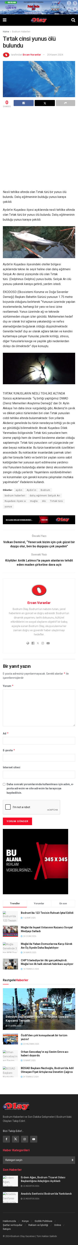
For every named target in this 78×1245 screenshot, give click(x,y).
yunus (8, 506)
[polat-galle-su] (39, 7)
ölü (44, 501)
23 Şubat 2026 (14, 1026)
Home (6, 31)
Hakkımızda (9, 1221)
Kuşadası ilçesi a (15, 501)
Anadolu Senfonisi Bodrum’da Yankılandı (46, 1193)
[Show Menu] (4, 20)
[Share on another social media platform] (65, 103)
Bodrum (45, 490)
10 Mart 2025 (29, 1060)
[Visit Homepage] (39, 20)
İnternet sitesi (11, 767)
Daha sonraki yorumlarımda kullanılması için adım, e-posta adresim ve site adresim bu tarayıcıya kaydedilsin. (40, 788)
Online (57, 1225)
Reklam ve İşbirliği (38, 1225)
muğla (34, 501)
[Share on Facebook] (24, 103)
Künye (25, 1221)
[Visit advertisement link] (39, 519)
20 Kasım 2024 (55, 54)
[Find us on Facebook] (6, 1139)
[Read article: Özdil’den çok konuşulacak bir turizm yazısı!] (10, 1039)
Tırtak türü (56, 501)
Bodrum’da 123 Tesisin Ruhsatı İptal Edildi (47, 912)
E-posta (9, 750)
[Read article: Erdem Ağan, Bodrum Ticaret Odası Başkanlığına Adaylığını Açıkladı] (10, 1181)
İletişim (7, 1229)
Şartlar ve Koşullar (12, 1225)
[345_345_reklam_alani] (35, 861)
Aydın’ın (31, 490)
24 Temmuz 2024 (31, 1077)
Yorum (8, 686)
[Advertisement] (39, 149)
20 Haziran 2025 (31, 1044)
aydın (19, 490)
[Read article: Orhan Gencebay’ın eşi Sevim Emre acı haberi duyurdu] (10, 1055)
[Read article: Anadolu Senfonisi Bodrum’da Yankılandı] (10, 1197)
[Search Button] (73, 20)
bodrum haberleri (15, 495)
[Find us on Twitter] (15, 1139)
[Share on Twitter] (45, 103)
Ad (6, 733)
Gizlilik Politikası (43, 1221)
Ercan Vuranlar (32, 54)
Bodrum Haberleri (21, 31)
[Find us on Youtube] (33, 1139)
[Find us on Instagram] (24, 1139)
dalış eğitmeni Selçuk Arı (45, 495)
